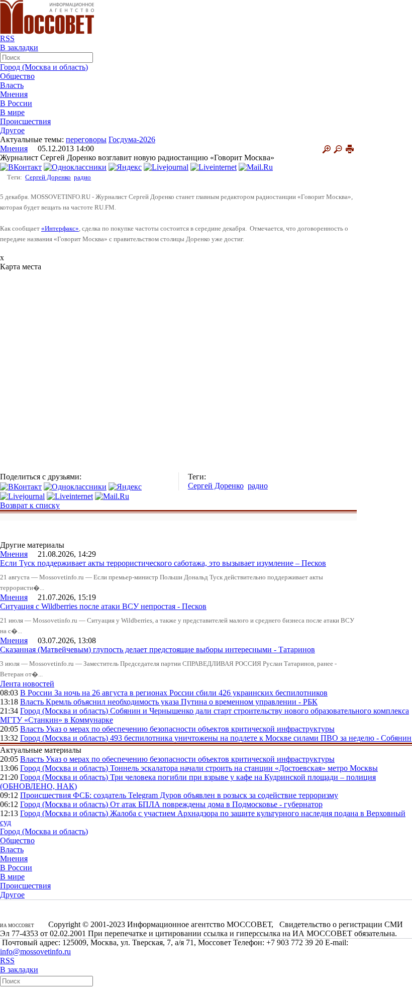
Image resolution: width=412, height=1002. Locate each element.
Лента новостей (27, 683)
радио (82, 177)
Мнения (14, 94)
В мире (12, 112)
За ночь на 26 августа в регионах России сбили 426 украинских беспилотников (191, 692)
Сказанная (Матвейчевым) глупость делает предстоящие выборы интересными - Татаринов (157, 649)
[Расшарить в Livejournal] (166, 166)
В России (16, 103)
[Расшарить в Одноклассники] (75, 166)
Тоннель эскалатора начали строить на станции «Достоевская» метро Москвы (244, 768)
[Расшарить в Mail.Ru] (256, 166)
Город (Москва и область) (44, 67)
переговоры (86, 139)
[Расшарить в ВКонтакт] (21, 166)
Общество (17, 76)
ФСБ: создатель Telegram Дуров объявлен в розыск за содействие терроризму (205, 795)
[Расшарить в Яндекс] (125, 166)
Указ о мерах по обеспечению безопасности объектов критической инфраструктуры (190, 729)
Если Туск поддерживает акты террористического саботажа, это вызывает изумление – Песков (163, 563)
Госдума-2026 (132, 139)
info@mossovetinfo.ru (35, 951)
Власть (12, 85)
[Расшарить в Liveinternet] (213, 166)
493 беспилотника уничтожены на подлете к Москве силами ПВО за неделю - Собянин (260, 738)
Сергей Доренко (48, 177)
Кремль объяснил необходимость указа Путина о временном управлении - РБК (182, 701)
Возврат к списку (30, 505)
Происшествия (25, 121)
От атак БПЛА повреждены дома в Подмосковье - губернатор (216, 804)
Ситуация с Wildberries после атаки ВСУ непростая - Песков (103, 606)
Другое (12, 130)
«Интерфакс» (60, 228)
